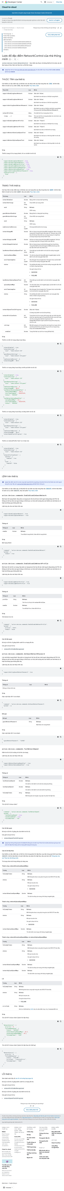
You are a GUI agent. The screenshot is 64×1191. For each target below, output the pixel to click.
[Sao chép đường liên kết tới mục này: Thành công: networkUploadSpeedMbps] (28, 902)
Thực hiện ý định (34, 85)
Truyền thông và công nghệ (31, 1143)
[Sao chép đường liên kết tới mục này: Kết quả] (8, 714)
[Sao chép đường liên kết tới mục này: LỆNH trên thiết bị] (19, 477)
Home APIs (17, 1136)
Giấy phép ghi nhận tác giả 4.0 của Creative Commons (46, 1116)
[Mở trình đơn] (2, 2)
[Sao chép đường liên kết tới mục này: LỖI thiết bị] (13, 1074)
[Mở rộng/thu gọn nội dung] (12, 34)
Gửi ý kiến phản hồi (54, 35)
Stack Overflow (56, 1143)
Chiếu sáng (30, 1131)
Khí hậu (29, 1134)
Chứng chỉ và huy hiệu (44, 1134)
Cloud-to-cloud (9, 7)
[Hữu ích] (58, 28)
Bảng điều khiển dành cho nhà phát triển (57, 1133)
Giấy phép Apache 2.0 (27, 1117)
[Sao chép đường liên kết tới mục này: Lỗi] (5, 979)
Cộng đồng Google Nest (55, 1146)
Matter (4, 1131)
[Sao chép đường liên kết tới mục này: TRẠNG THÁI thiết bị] (22, 186)
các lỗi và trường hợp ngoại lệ (24, 1078)
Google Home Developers (8, 27)
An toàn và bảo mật (31, 1138)
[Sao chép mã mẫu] (60, 157)
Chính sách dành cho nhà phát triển (44, 1157)
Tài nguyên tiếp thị (44, 1138)
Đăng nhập (59, 2)
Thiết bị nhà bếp (31, 1150)
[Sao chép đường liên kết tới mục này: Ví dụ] (6, 150)
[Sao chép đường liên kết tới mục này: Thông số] (9, 524)
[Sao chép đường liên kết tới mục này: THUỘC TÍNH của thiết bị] (26, 80)
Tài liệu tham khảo (8, 29)
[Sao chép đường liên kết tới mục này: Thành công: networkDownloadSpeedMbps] (30, 866)
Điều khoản (5, 1183)
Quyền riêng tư (13, 1183)
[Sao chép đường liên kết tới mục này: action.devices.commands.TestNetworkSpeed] (40, 749)
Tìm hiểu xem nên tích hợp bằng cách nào (7, 1166)
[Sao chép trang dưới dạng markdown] (15, 59)
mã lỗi (31, 1009)
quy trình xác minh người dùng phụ (27, 69)
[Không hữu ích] (61, 28)
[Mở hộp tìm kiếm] (41, 2)
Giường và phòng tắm (31, 1153)
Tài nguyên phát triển (43, 1141)
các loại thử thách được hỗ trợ (25, 484)
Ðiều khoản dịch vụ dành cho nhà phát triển (44, 1152)
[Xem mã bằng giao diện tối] (58, 157)
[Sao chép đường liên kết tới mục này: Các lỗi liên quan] (13, 639)
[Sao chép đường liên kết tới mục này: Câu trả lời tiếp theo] (15, 851)
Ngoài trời (29, 1157)
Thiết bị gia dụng (31, 1147)
